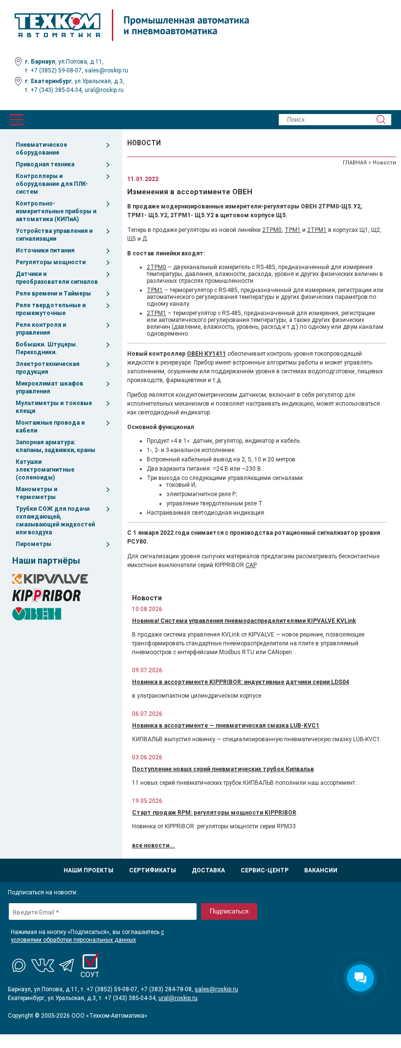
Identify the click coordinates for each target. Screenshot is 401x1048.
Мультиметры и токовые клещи (54, 407)
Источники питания (45, 250)
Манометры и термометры (36, 493)
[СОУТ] (90, 965)
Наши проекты (88, 870)
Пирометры (33, 544)
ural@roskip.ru (104, 90)
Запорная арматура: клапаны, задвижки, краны (55, 446)
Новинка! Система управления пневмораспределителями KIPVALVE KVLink (244, 620)
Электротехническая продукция (47, 368)
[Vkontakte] (43, 965)
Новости (384, 162)
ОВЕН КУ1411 (206, 353)
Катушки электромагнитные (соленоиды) (45, 469)
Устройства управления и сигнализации (54, 235)
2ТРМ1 (317, 230)
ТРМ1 (293, 230)
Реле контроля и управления (41, 328)
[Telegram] (66, 965)
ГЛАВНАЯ (355, 162)
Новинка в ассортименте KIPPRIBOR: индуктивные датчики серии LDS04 (240, 682)
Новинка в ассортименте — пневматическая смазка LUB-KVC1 (225, 725)
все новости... (153, 845)
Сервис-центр (265, 870)
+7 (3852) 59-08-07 (56, 70)
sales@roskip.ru (106, 70)
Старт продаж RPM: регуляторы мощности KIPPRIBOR (214, 812)
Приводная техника (45, 164)
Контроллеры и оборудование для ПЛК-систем (52, 184)
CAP (250, 565)
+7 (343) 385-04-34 (56, 90)
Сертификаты (152, 870)
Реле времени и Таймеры (53, 293)
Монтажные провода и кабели (50, 426)
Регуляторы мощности (51, 262)
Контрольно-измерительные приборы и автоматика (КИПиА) (56, 211)
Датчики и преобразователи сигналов (57, 278)
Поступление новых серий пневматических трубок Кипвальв (223, 769)
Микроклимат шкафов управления (49, 387)
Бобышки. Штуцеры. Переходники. (47, 348)
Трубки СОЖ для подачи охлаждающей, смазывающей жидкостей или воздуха (55, 520)
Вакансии (320, 870)
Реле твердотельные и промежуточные (51, 309)
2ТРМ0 (272, 230)
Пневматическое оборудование (41, 148)
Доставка (208, 870)
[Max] (19, 965)
